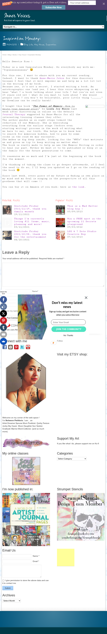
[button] (67, 305)
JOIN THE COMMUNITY (68, 329)
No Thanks (68, 335)
